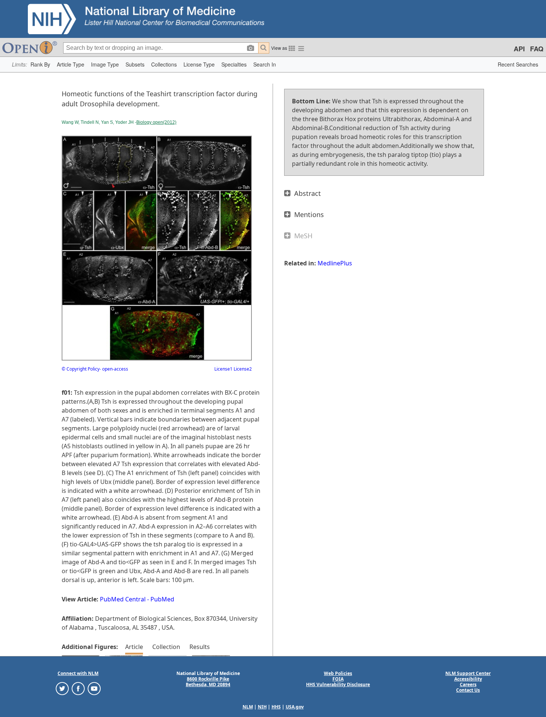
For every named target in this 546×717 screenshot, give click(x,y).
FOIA (338, 679)
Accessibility (468, 679)
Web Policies (338, 673)
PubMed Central (123, 599)
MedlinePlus (335, 263)
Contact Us (468, 690)
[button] (40, 64)
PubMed (162, 599)
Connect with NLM (78, 673)
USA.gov (295, 707)
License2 (242, 369)
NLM (248, 707)
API (519, 49)
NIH (262, 707)
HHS (276, 707)
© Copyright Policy (81, 369)
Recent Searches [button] (518, 64)
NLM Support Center (468, 673)
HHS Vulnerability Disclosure (338, 684)
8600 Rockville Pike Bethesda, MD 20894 (208, 682)
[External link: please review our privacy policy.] (62, 688)
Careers (468, 684)
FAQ (536, 49)
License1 (223, 369)
